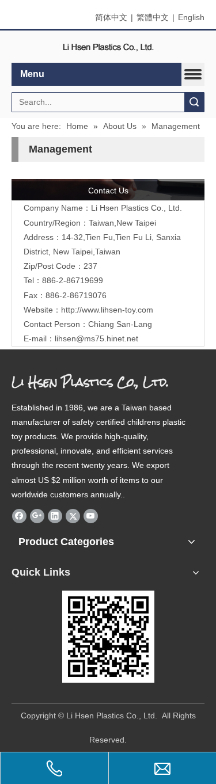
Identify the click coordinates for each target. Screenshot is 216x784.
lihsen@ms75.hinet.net (96, 338)
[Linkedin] (55, 515)
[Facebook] (19, 515)
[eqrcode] (108, 637)
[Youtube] (91, 515)
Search (194, 102)
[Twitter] (73, 515)
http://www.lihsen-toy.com (107, 309)
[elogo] (108, 47)
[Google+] (37, 515)
